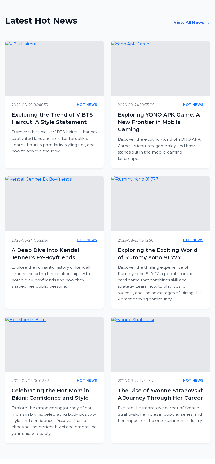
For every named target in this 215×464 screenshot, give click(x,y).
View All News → (192, 22)
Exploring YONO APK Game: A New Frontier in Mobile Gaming (159, 122)
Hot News (87, 105)
